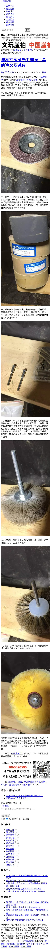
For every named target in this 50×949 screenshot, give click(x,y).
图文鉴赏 (10, 835)
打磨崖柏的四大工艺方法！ (18, 798)
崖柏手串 (10, 6)
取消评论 (5, 806)
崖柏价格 (10, 840)
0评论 (43, 72)
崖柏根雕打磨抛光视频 (26, 80)
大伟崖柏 (11, 944)
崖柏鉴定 (21, 944)
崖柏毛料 (10, 11)
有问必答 (10, 859)
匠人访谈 (10, 832)
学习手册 (31, 944)
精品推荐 (10, 22)
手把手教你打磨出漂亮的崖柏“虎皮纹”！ (24, 795)
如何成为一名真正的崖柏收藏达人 (23, 782)
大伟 (12, 72)
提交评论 (5, 816)
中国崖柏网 (6, 1)
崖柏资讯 (10, 14)
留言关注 (10, 25)
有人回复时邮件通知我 (18, 819)
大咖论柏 (10, 19)
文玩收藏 (10, 857)
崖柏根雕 (10, 9)
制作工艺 (27, 50)
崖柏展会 (10, 17)
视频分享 (10, 865)
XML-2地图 (26, 946)
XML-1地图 (14, 946)
